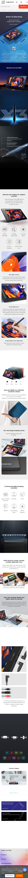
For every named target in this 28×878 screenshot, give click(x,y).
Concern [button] (3, 859)
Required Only (10, 875)
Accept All (19, 875)
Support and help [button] (6, 850)
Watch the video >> (14, 24)
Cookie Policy (16, 871)
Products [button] (3, 854)
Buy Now (23, 6)
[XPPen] (7, 2)
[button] (16, 2)
